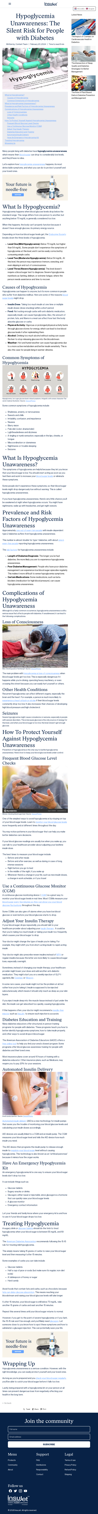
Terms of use (70, 1460)
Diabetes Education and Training (20, 132)
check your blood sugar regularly (51, 1378)
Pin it (44, 1409)
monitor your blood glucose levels (51, 822)
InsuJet (21, 1013)
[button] (9, 3)
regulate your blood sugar (23, 1150)
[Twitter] (15, 1490)
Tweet (28, 1409)
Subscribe (49, 1444)
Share (36, 1409)
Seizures (10, 117)
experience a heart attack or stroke (19, 700)
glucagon (54, 1321)
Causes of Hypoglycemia (17, 98)
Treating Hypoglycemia (14, 140)
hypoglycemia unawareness (32, 164)
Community (12, 1465)
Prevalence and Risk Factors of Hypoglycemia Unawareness (30, 106)
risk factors (12, 549)
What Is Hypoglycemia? (14, 95)
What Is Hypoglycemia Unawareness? (20, 103)
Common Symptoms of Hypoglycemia (23, 100)
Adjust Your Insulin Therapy (18, 129)
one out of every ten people (29, 530)
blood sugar (24, 154)
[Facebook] (10, 1490)
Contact (39, 1474)
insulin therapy (47, 928)
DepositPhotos (30, 401)
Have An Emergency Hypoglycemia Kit (23, 137)
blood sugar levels (44, 476)
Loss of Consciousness (17, 112)
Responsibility (42, 1469)
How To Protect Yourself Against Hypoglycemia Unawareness (30, 120)
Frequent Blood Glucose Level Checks (23, 123)
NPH (58, 954)
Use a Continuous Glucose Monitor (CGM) (24, 126)
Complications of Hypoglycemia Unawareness (24, 109)
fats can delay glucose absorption (18, 1292)
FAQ (38, 1460)
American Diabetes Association (21, 1241)
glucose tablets (25, 1228)
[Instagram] (20, 1490)
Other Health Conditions (17, 115)
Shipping (68, 1474)
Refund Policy (70, 1469)
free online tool (9, 1043)
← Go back (6, 1403)
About (10, 1469)
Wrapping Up (10, 143)
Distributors (41, 1465)
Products (12, 1460)
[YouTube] (25, 1490)
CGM (43, 895)
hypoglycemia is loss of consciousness (42, 673)
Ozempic (19, 977)
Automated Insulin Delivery (18, 135)
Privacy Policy (70, 1465)
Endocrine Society (57, 234)
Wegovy (29, 977)
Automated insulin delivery (14, 1121)
